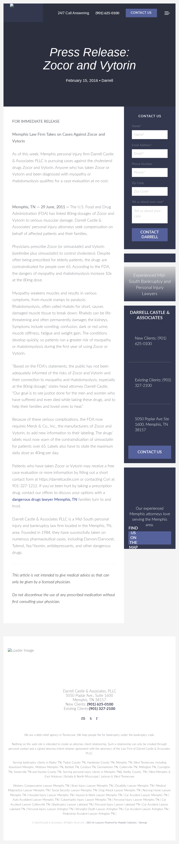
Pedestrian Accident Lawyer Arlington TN (89, 814)
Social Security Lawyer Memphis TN (74, 790)
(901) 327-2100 (102, 709)
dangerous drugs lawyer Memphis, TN (44, 500)
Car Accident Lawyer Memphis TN (145, 795)
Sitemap (143, 822)
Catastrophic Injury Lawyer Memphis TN (86, 799)
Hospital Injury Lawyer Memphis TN (51, 795)
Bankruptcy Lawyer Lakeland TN (73, 804)
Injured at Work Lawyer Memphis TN (99, 795)
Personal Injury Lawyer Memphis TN (137, 799)
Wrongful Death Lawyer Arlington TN (99, 809)
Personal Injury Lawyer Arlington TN (50, 809)
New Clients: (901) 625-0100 (150, 341)
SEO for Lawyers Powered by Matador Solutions (112, 822)
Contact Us (141, 12)
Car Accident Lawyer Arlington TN (146, 809)
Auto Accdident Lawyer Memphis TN (36, 799)
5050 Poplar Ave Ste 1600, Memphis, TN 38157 (152, 424)
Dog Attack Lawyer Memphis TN (119, 790)
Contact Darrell (149, 234)
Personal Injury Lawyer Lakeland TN (117, 804)
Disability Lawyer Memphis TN (134, 785)
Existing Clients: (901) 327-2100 (153, 383)
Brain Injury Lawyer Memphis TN (92, 785)
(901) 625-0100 (107, 13)
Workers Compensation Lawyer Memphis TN (41, 785)
